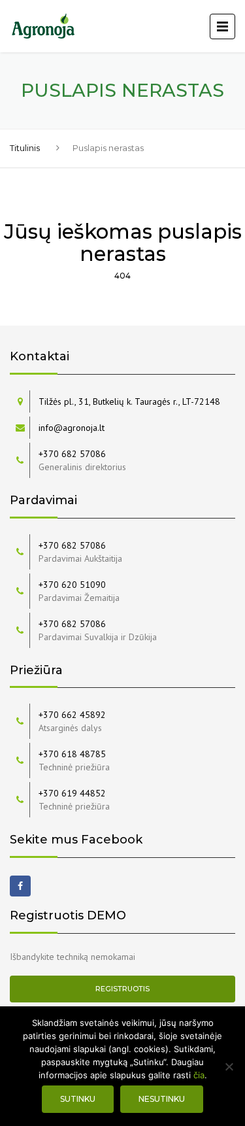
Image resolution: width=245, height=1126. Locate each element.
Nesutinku (162, 1099)
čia (198, 1075)
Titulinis (25, 148)
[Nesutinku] (228, 1066)
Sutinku (77, 1099)
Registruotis (122, 988)
